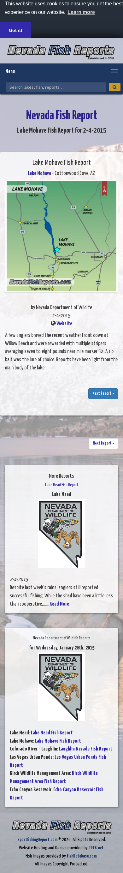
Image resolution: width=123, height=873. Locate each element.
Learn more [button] (81, 12)
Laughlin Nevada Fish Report (85, 749)
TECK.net (96, 848)
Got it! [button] (15, 30)
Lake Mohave (39, 173)
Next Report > (103, 394)
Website (64, 323)
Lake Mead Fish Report (52, 733)
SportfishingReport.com (37, 839)
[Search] (114, 87)
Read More (59, 604)
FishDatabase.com (82, 856)
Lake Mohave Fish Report (58, 741)
